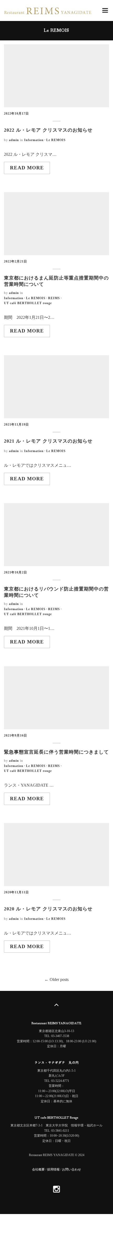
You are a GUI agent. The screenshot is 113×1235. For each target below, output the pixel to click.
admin (14, 140)
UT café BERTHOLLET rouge (28, 303)
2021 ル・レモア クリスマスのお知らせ (48, 441)
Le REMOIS (56, 140)
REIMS (54, 298)
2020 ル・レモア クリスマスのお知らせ (48, 908)
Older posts (59, 979)
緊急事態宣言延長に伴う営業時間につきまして (56, 752)
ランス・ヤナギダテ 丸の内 (56, 1063)
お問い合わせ (71, 1169)
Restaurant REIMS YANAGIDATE (56, 1023)
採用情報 (53, 1169)
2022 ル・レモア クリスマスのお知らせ (48, 130)
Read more (27, 167)
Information (34, 140)
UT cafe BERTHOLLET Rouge (56, 1118)
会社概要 (38, 1169)
